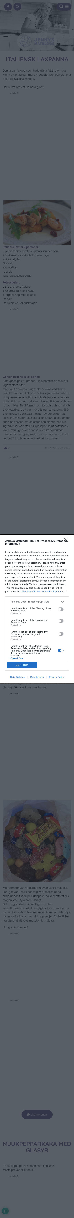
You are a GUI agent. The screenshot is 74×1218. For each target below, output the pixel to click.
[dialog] (37, 609)
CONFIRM (22, 665)
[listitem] (37, 602)
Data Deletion (17, 677)
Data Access (37, 677)
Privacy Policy (56, 677)
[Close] (67, 541)
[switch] (61, 609)
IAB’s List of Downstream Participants (41, 591)
